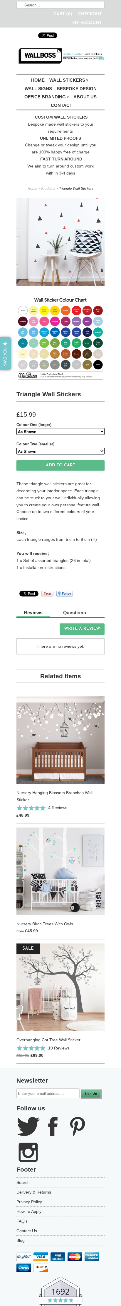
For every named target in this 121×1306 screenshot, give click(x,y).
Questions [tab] (74, 612)
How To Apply (28, 1211)
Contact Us (26, 1230)
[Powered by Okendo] (31, 631)
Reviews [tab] (33, 612)
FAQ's (22, 1221)
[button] (41, 808)
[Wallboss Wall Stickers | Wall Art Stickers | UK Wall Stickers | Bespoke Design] (60, 57)
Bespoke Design (77, 88)
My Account (87, 23)
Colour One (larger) (33, 425)
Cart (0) (62, 14)
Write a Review (82, 629)
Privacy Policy (29, 1201)
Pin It (47, 593)
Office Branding (46, 96)
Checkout (90, 14)
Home (38, 80)
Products (48, 189)
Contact (61, 105)
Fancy (64, 593)
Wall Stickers (68, 80)
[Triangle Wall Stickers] (60, 243)
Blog (20, 1240)
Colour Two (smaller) (35, 444)
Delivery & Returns (33, 1192)
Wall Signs (38, 88)
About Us (85, 96)
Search (23, 1182)
